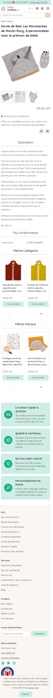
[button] (7, 349)
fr (30, 8)
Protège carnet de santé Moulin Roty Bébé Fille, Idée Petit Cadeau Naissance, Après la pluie (13, 361)
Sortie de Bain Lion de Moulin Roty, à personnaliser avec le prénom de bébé (37, 361)
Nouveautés (6, 608)
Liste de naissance (10, 585)
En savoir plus (32, 687)
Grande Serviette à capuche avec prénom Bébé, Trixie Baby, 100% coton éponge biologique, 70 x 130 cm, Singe (13, 288)
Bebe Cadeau (7, 21)
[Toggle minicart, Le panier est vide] (42, 8)
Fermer (25, 694)
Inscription (39, 633)
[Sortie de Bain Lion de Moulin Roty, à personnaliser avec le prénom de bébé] (38, 343)
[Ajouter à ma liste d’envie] (41, 131)
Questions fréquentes (11, 565)
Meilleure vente (8, 613)
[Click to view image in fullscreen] (25, 63)
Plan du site (6, 575)
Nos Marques (7, 618)
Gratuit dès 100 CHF (39, 2)
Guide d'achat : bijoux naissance (16, 580)
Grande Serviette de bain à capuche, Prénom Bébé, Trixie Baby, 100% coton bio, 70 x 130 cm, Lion (38, 288)
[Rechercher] (47, 15)
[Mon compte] (37, 8)
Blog (3, 590)
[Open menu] (47, 8)
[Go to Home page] (10, 8)
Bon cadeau (7, 603)
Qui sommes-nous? (10, 517)
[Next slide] (40, 314)
